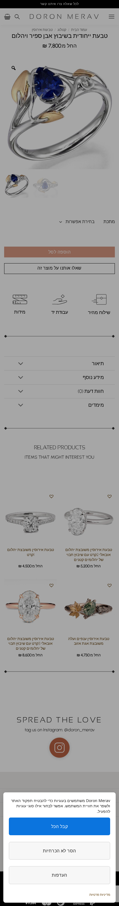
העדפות (59, 875)
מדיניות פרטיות (99, 894)
